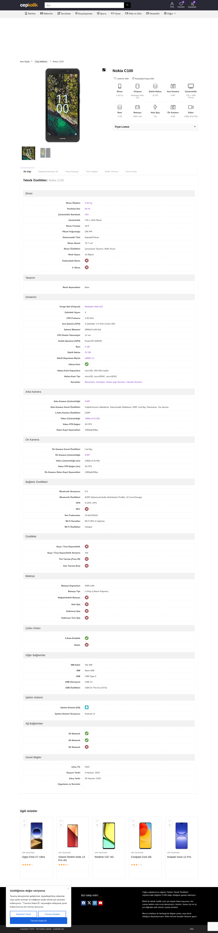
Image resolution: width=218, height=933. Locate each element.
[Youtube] (100, 903)
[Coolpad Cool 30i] (145, 835)
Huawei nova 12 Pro (179, 856)
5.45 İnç (88, 203)
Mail (192, 929)
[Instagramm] (94, 903)
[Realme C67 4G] (109, 835)
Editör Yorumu (111, 171)
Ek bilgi (27, 171)
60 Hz (87, 209)
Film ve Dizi (135, 13)
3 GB (87, 347)
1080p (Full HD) (92, 418)
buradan (180, 916)
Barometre (90, 382)
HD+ (87, 214)
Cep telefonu (41, 61)
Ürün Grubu (131, 171)
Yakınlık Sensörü (134, 382)
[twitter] (89, 903)
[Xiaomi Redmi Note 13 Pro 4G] (72, 835)
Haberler (48, 13)
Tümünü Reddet (52, 914)
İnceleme (66, 13)
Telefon (32, 13)
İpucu (103, 13)
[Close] (68, 888)
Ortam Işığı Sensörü (115, 382)
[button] (103, 69)
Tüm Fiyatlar (92, 171)
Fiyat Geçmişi (72, 171)
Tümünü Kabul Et (38, 921)
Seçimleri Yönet (23, 914)
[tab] (27, 171)
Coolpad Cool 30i (141, 856)
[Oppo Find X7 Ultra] (36, 835)
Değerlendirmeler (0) (48, 171)
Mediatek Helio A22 (94, 306)
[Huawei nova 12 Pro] (181, 835)
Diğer (170, 13)
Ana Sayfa (25, 61)
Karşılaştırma (85, 13)
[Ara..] (127, 5)
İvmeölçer (100, 382)
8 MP (87, 401)
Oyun (118, 13)
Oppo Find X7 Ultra (33, 856)
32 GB (88, 352)
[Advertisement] (109, 37)
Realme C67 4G (104, 856)
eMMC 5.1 (90, 358)
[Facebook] (83, 903)
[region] (38, 906)
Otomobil (154, 13)
